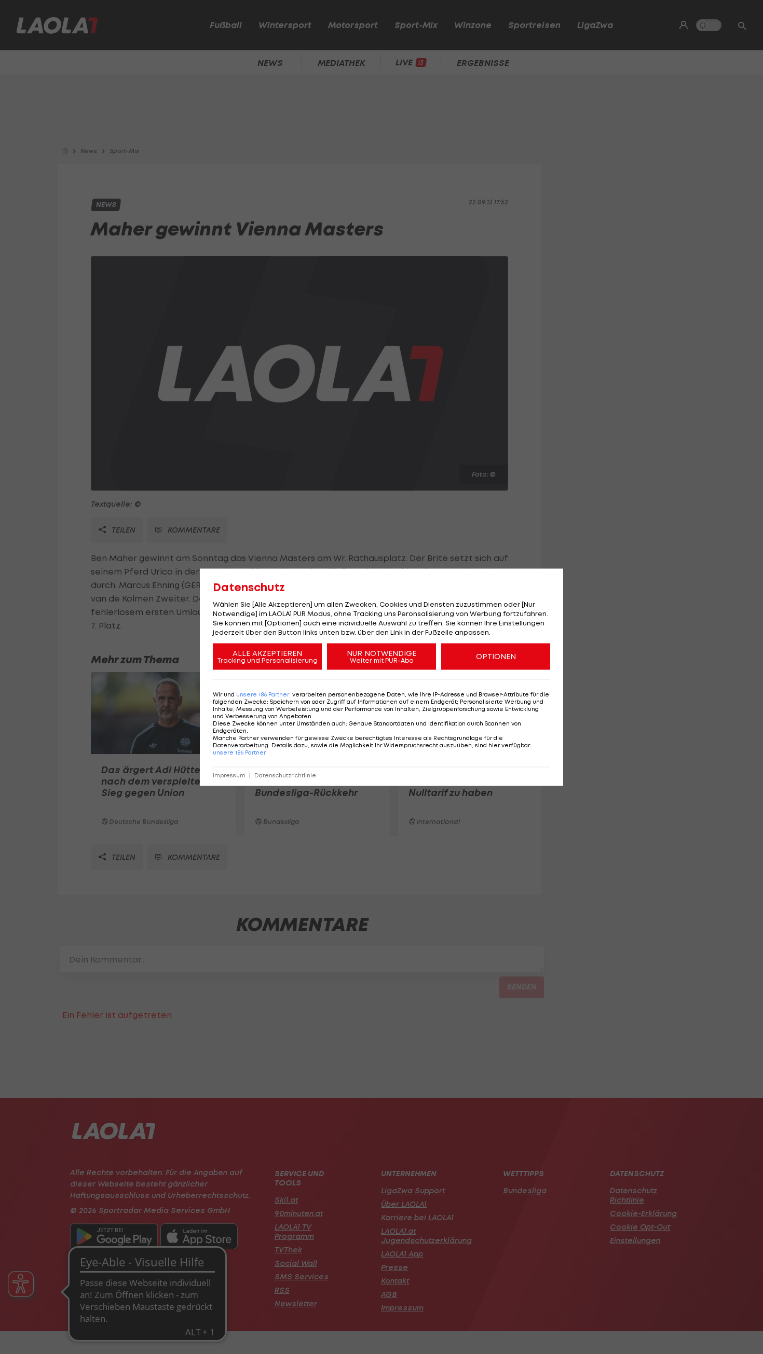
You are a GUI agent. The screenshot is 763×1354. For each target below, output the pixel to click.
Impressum (229, 775)
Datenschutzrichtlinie (285, 775)
